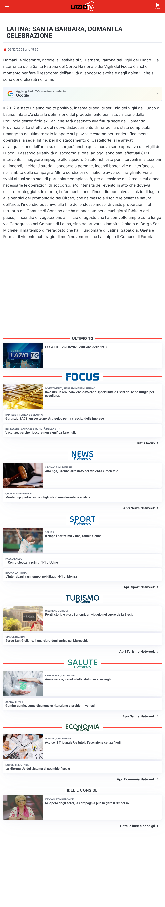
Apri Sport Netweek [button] (139, 587)
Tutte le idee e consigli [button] (137, 826)
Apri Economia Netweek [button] (136, 779)
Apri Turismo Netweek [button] (137, 651)
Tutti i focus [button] (145, 443)
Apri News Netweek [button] (139, 508)
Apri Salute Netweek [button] (138, 716)
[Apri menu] (7, 6)
